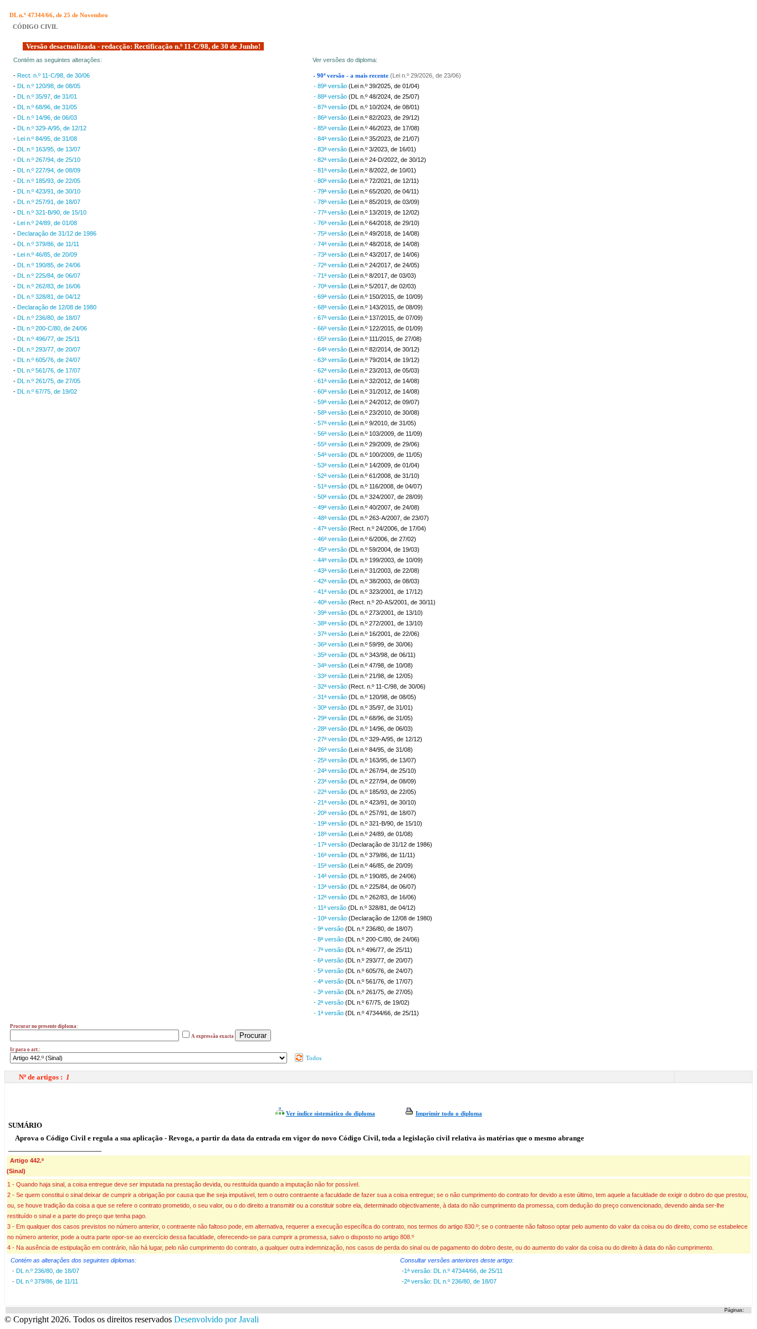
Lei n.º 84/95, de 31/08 (47, 138)
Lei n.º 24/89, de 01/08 (47, 223)
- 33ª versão (331, 676)
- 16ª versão (331, 855)
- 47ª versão (331, 528)
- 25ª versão (331, 760)
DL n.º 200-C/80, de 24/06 (52, 328)
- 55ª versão (331, 444)
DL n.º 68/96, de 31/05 (47, 107)
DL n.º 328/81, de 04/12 (48, 296)
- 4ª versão (329, 981)
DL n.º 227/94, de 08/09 (48, 170)
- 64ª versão (331, 349)
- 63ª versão (331, 360)
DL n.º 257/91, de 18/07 (48, 201)
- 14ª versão (331, 876)
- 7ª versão (329, 949)
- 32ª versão (331, 686)
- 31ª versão (331, 697)
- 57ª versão (331, 423)
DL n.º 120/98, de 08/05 (48, 86)
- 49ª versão (331, 507)
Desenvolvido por (216, 1319)
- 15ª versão (331, 865)
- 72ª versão (331, 265)
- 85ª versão (331, 128)
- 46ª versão (331, 539)
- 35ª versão (331, 654)
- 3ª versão (329, 992)
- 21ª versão (331, 802)
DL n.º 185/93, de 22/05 (48, 180)
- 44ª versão (331, 560)
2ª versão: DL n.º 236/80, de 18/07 (450, 1281)
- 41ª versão (331, 591)
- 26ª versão (331, 749)
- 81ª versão (331, 170)
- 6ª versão (329, 960)
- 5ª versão (329, 971)
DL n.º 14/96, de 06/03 (47, 117)
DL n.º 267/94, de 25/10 (48, 159)
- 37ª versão (331, 633)
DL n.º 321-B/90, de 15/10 (51, 212)
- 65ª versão (331, 338)
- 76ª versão (331, 223)
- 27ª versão (331, 739)
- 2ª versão (329, 1002)
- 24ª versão (331, 770)
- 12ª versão (331, 897)
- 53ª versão (331, 465)
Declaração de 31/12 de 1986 (56, 233)
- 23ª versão (331, 781)
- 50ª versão (331, 496)
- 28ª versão (331, 728)
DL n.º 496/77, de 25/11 (48, 338)
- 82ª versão (331, 159)
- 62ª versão (331, 370)
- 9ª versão (329, 928)
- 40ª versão (331, 602)
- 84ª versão (331, 138)
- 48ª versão (331, 518)
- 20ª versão (331, 812)
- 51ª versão (331, 486)
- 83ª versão (331, 149)
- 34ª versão (331, 665)
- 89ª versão (331, 86)
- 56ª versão (331, 433)
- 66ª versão (331, 328)
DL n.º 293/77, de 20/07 (48, 349)
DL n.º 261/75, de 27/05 (48, 381)
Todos (312, 1058)
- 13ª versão (331, 886)
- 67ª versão (331, 317)
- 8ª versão (329, 939)
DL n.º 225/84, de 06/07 (48, 275)
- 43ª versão (331, 570)
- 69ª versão (331, 296)
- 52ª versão (331, 475)
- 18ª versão (331, 834)
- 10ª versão (331, 918)
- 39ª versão (331, 612)
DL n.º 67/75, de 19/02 (47, 391)
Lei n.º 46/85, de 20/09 (47, 254)
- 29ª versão (331, 718)
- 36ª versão (331, 644)
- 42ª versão (331, 581)
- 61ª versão (331, 381)
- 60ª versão (331, 391)
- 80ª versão (331, 180)
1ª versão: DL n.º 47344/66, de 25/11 (453, 1270)
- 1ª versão (329, 1013)
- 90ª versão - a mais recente (351, 76)
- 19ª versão (331, 823)
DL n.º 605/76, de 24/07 (48, 360)
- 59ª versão (331, 402)
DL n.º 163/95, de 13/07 (48, 149)
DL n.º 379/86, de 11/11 (48, 244)
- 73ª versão (331, 254)
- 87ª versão (331, 107)
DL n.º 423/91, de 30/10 (48, 191)
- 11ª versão (331, 907)
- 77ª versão (331, 212)
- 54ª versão (331, 454)
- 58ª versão (331, 412)
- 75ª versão (331, 233)
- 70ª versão (331, 286)
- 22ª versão (331, 791)
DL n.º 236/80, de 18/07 (48, 317)
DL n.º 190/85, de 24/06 (48, 265)
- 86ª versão (331, 117)
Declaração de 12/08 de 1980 (56, 307)
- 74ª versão (331, 244)
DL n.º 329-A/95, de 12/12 (51, 128)
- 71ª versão (331, 275)
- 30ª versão (331, 707)
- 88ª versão (331, 96)
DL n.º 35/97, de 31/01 (47, 96)
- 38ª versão (331, 623)
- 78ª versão (331, 201)
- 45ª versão (331, 549)
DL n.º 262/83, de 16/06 (48, 286)
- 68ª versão (331, 307)
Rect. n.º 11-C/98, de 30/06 (53, 75)
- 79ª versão (331, 191)
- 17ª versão (331, 844)
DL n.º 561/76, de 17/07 (48, 370)
